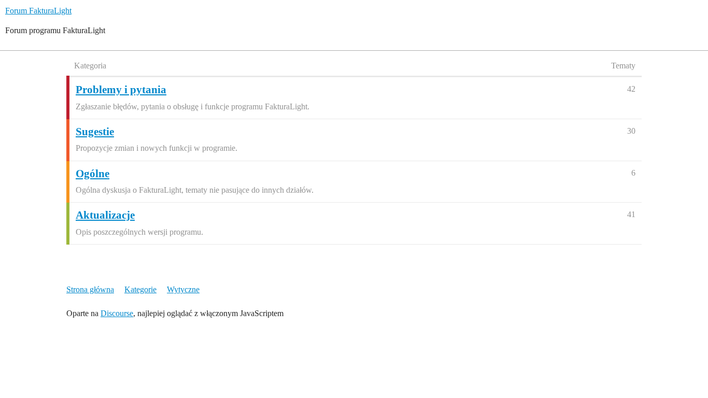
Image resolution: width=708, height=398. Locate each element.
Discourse (117, 313)
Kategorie (140, 289)
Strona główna (90, 289)
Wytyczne (183, 289)
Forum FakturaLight (38, 10)
